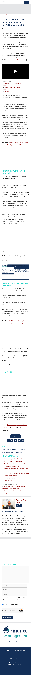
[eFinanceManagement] (5, 2)
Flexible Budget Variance (9, 450)
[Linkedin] (11, 440)
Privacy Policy (20, 653)
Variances (19, 452)
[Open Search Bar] (25, 2)
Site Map (22, 650)
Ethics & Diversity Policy (15, 656)
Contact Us (16, 650)
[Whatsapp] (22, 440)
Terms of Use (10, 653)
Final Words (7, 91)
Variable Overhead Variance (13, 451)
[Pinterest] (15, 440)
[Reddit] (19, 440)
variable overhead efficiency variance (16, 60)
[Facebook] (8, 440)
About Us (8, 650)
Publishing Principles (15, 659)
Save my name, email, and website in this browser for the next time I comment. (14, 599)
